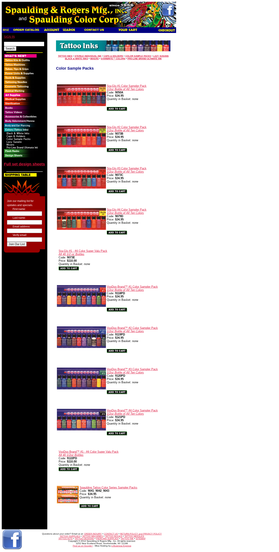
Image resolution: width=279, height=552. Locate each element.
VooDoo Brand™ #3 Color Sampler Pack (132, 371)
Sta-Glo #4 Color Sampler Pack (126, 211)
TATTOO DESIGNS (84, 538)
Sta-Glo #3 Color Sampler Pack (126, 170)
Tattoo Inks (65, 56)
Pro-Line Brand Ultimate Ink (145, 58)
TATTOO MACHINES (92, 536)
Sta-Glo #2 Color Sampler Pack (126, 129)
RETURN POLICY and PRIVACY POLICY (141, 534)
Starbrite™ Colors (113, 58)
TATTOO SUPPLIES (70, 536)
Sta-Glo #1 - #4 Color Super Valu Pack (83, 252)
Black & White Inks (76, 58)
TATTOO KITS (65, 538)
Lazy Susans (161, 56)
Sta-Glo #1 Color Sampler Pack (126, 87)
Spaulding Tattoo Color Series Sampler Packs (108, 487)
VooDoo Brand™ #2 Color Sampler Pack (132, 329)
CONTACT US (111, 534)
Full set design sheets (24, 164)
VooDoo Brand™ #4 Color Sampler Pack (132, 412)
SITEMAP (141, 538)
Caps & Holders (113, 56)
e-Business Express (121, 546)
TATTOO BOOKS (113, 536)
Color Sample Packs (138, 56)
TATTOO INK (127, 538)
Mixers (94, 58)
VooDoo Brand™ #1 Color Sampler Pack (132, 288)
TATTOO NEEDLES (134, 536)
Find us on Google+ (83, 546)
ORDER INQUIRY (93, 534)
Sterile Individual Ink (88, 56)
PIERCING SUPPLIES (107, 538)
